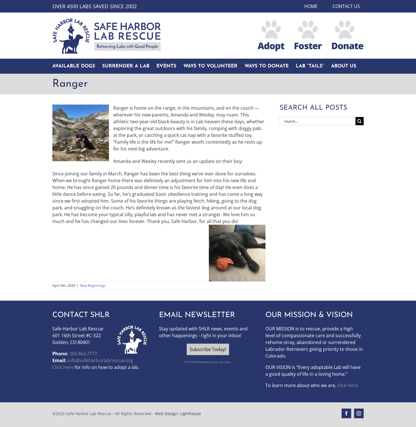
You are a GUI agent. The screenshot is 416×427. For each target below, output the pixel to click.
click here (347, 385)
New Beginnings (93, 285)
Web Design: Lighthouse (178, 413)
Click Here (63, 367)
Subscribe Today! (208, 349)
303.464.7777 (83, 353)
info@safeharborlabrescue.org (100, 360)
